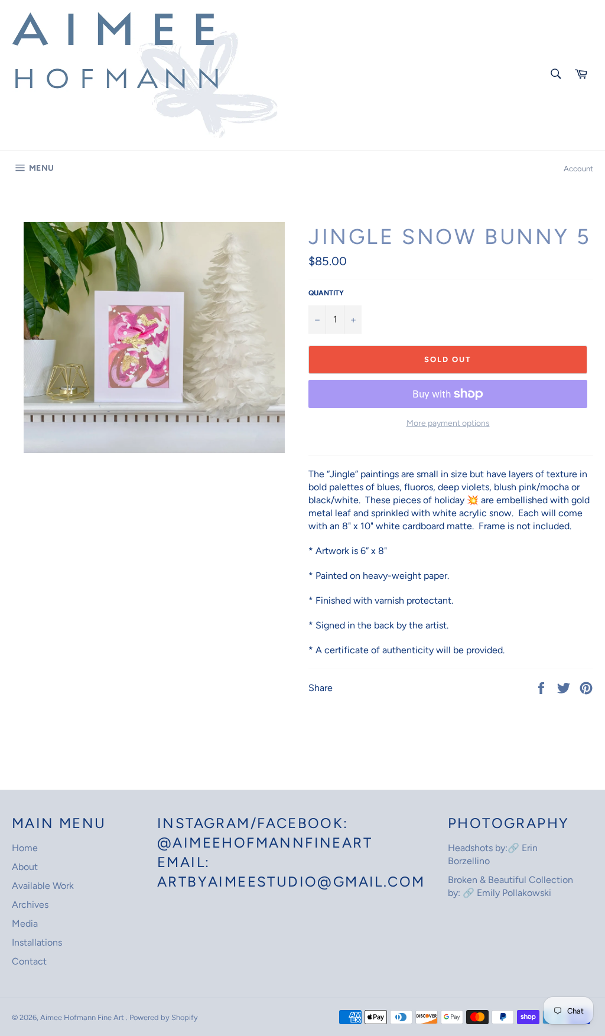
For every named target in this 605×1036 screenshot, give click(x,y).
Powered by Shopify (163, 1017)
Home (25, 847)
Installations (37, 942)
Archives (30, 904)
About (25, 866)
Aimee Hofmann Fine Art (83, 1017)
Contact (29, 961)
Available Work (43, 885)
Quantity (326, 293)
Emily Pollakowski (514, 892)
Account (578, 168)
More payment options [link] (448, 423)
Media (25, 923)
